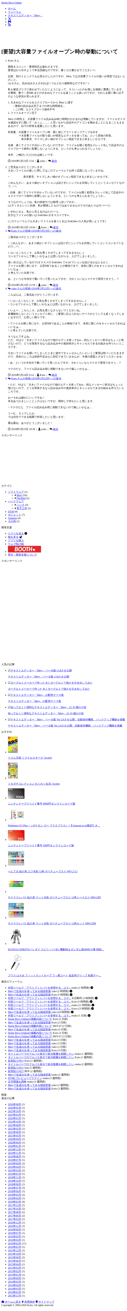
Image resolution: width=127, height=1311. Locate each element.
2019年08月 (14, 1156)
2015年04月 (14, 1264)
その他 (12, 521)
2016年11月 (14, 1226)
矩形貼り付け (16, 1060)
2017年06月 (14, 1215)
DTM (11, 511)
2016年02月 (14, 1243)
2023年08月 (14, 1125)
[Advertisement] (61, 36)
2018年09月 (14, 1184)
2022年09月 (14, 1132)
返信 (54, 161)
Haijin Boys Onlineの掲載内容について (30, 1019)
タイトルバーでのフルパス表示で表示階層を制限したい (41, 1053)
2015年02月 (14, 1271)
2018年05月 (14, 1194)
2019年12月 (14, 1149)
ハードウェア (16, 501)
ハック (20, 504)
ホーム (12, 8)
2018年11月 (14, 1177)
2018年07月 (14, 1187)
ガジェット (14, 514)
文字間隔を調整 (17, 1081)
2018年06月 (14, 1191)
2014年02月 (14, 1292)
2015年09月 (14, 1257)
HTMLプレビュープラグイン (25, 1078)
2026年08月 (14, 1104)
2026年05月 (14, 1107)
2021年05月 (14, 1135)
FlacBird (21, 498)
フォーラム (14, 12)
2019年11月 (14, 1153)
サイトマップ (46, 1301)
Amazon (12, 518)
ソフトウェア (16, 492)
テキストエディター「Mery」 (25, 15)
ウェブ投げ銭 (16, 544)
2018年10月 (14, 1180)
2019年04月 (14, 1167)
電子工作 (22, 508)
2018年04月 (14, 1198)
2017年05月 (14, 1219)
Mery (19, 495)
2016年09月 (14, 1229)
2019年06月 (14, 1163)
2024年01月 (14, 1118)
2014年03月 (14, 1288)
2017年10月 (14, 1208)
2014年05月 (14, 1281)
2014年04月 (14, 1285)
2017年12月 (14, 1205)
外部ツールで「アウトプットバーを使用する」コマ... (39, 987)
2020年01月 (14, 1146)
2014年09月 (14, 1278)
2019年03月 (14, 1170)
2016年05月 (14, 1236)
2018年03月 (14, 1201)
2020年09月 (14, 1139)
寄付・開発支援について (22, 554)
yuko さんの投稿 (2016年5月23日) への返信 (36, 288)
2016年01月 (14, 1247)
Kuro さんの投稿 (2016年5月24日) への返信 (36, 378)
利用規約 (29, 1301)
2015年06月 (14, 1260)
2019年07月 (14, 1160)
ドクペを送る (16, 533)
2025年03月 (14, 1114)
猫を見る (13, 537)
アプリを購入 (16, 540)
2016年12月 (14, 1222)
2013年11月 (14, 1295)
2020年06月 (14, 1142)
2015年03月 (14, 1267)
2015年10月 (14, 1254)
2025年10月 (14, 1111)
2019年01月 (14, 1174)
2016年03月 (14, 1240)
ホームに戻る (12, 1301)
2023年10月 (14, 1121)
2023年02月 (14, 1128)
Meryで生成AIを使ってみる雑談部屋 (29, 991)
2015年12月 (14, 1250)
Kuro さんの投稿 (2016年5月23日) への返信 (36, 230)
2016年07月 (14, 1233)
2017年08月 (14, 1212)
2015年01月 (14, 1274)
